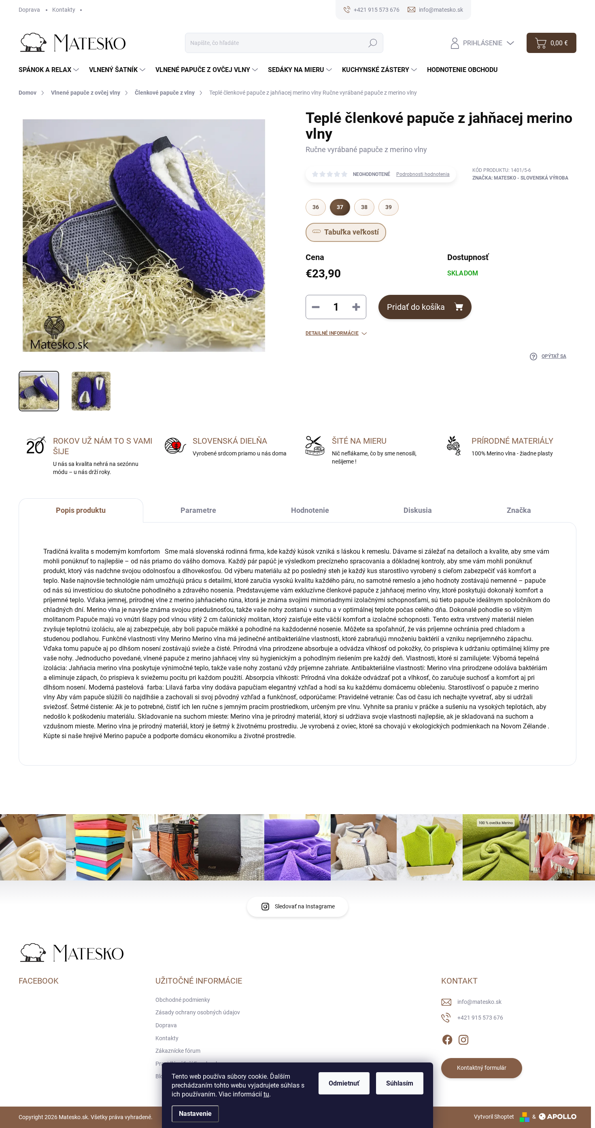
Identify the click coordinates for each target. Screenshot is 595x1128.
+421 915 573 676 (480, 1017)
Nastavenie (195, 1113)
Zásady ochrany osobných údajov (197, 1012)
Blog (161, 1076)
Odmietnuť (344, 1083)
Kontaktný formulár (481, 1068)
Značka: (520, 178)
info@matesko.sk (479, 1002)
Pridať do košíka (416, 307)
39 (388, 207)
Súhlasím (399, 1083)
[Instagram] (463, 1038)
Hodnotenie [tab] (310, 510)
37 (340, 207)
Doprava (29, 9)
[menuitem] (50, 70)
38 (364, 207)
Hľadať (373, 43)
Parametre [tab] (198, 510)
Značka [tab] (519, 510)
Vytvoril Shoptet (494, 1116)
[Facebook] (447, 1038)
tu (266, 1094)
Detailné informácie (332, 333)
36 (315, 207)
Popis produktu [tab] (81, 510)
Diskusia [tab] (418, 510)
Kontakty (63, 9)
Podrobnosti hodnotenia (423, 174)
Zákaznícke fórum (177, 1051)
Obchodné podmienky (182, 1000)
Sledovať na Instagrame (305, 906)
